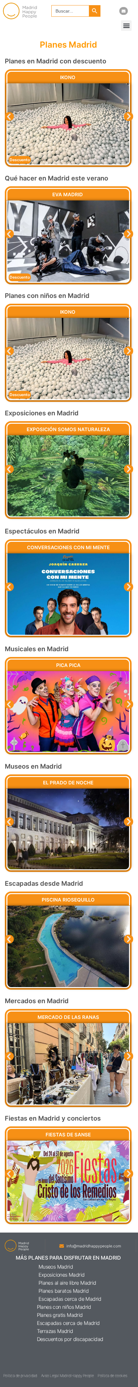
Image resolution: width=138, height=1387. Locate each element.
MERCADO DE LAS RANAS (68, 1017)
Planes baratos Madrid (64, 1291)
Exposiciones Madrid (62, 1274)
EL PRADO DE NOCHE (68, 783)
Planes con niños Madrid (64, 1307)
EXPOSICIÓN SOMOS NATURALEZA (68, 429)
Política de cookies (112, 1375)
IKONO (68, 77)
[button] (126, 25)
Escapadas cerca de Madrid (70, 1299)
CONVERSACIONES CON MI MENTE (68, 547)
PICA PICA (68, 665)
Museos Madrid (56, 1266)
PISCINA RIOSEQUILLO (68, 900)
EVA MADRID (68, 194)
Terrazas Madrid (55, 1331)
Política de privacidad (20, 1375)
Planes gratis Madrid (60, 1315)
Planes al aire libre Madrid (67, 1283)
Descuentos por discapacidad (70, 1339)
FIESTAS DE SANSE (68, 1135)
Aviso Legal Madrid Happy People (67, 1375)
